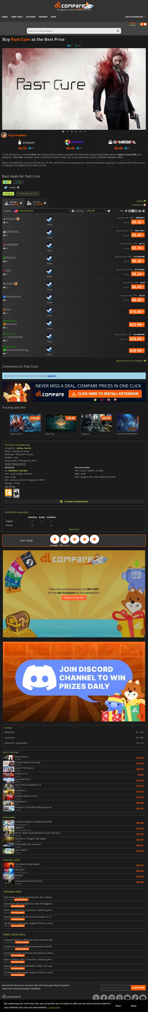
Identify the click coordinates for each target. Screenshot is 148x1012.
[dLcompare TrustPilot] (118, 998)
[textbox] (24, 211)
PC (8, 182)
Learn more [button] (54, 1007)
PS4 (20, 182)
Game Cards (17, 17)
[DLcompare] (11, 996)
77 (6, 353)
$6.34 (137, 273)
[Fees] (133, 211)
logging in (52, 375)
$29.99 (136, 350)
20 (6, 327)
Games (5, 17)
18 (6, 340)
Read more (74, 529)
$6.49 (137, 299)
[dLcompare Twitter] (95, 998)
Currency (79, 211)
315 (7, 313)
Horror (27, 448)
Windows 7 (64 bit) (18, 470)
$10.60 (136, 311)
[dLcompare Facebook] (103, 998)
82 (6, 261)
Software (31, 17)
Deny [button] (118, 1006)
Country (7, 211)
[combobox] (41, 211)
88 (6, 248)
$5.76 (137, 247)
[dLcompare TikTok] (134, 998)
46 (6, 274)
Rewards (43, 17)
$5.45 (137, 234)
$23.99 (136, 324)
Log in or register (134, 17)
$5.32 (137, 221)
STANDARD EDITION (27, 193)
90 (6, 287)
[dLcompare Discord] (142, 998)
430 (7, 222)
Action (20, 448)
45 (6, 235)
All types (8, 193)
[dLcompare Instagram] (111, 998)
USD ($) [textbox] (90, 210)
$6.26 (137, 260)
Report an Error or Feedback (130, 360)
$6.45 (137, 286)
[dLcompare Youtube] (126, 998)
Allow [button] (133, 1006)
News (53, 17)
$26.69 (136, 338)
